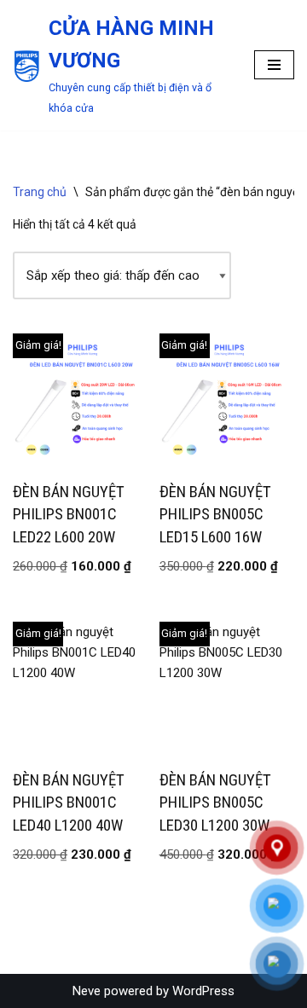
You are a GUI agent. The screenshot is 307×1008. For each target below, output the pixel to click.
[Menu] (274, 64)
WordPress (203, 991)
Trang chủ (40, 192)
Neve (86, 991)
